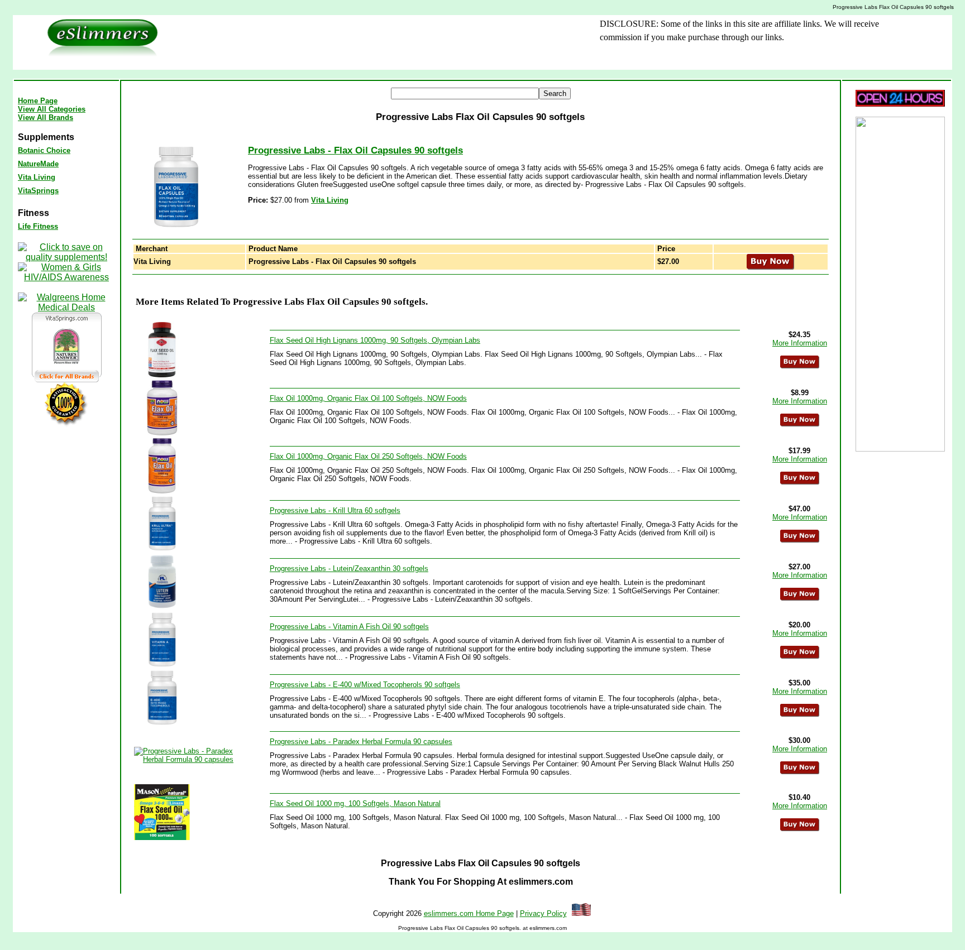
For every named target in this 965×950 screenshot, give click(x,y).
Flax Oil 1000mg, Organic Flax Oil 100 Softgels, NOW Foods (368, 398)
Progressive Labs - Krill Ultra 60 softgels (335, 510)
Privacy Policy (543, 913)
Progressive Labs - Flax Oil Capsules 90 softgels (355, 150)
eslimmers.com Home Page (469, 913)
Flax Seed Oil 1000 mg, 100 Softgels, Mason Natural (355, 803)
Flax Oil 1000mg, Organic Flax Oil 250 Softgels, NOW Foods (368, 456)
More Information (799, 343)
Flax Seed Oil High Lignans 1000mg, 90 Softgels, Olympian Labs (375, 340)
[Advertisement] (363, 42)
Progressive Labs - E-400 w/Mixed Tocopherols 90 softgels (365, 684)
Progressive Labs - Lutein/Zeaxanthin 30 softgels (349, 568)
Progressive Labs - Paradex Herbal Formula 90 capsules (361, 741)
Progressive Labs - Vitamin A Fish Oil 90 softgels (349, 626)
